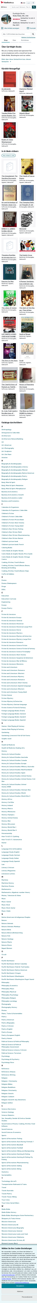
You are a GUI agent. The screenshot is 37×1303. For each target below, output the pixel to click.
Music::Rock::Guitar (8, 908)
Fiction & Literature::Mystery (12, 633)
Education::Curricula (9, 599)
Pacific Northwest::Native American (14, 970)
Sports (4, 1135)
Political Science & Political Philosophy (15, 1041)
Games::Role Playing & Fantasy (13, 729)
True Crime (6, 1200)
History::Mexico (7, 808)
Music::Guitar (6, 902)
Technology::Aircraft (9, 1181)
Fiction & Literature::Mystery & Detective (16, 636)
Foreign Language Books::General (14, 714)
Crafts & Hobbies (8, 574)
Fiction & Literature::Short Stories (14, 655)
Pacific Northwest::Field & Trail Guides (15, 967)
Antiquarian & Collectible (11, 433)
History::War (6, 821)
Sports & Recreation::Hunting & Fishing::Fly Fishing (17, 1158)
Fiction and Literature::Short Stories (15, 683)
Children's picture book (10, 541)
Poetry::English (7, 1029)
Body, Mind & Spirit (8, 482)
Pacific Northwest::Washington (13, 976)
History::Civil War (8, 802)
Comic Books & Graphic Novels (12, 551)
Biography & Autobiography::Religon (15, 479)
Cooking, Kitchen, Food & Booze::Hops (15, 571)
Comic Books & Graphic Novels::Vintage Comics (16, 558)
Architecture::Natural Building (12, 439)
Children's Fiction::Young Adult (13, 526)
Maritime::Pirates (8, 886)
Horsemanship (7, 833)
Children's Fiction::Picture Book (13, 520)
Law (3, 864)
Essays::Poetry (7, 608)
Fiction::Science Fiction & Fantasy (14, 707)
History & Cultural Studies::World (14, 793)
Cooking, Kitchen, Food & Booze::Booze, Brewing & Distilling (16, 566)
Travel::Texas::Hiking (9, 1197)
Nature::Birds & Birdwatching (12, 933)
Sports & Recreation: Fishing (12, 1138)
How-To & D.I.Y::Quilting (10, 836)
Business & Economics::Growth (13, 495)
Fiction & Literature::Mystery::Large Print (16, 639)
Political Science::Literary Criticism (14, 1050)
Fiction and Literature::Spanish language (16, 686)
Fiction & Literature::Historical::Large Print (17, 627)
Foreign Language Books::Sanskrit (14, 717)
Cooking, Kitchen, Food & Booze (13, 562)
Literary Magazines (8, 871)
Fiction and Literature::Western (13, 689)
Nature (4, 920)
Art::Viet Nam (6, 454)
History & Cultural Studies (11, 754)
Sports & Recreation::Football (12, 1148)
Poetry (4, 1017)
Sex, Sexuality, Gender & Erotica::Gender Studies (16, 1119)
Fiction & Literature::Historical (12, 624)
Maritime (5, 880)
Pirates (4, 1010)
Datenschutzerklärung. (22, 1282)
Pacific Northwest (8, 961)
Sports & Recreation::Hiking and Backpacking (18, 1151)
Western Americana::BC (10, 1225)
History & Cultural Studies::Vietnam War (16, 790)
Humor (4, 843)
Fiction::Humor (7, 695)
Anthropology (6, 429)
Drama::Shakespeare (9, 583)
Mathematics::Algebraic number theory (16, 892)
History (4, 751)
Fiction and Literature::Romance (13, 680)
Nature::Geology (7, 939)
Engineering (6, 602)
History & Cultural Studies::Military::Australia (18, 766)
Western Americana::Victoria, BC (13, 1240)
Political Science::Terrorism (11, 1053)
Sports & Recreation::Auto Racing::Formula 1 (18, 1142)
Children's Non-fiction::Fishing (12, 529)
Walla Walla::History (9, 1212)
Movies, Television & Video (11, 895)
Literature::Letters (8, 874)
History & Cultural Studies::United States (16, 776)
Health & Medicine (8, 745)
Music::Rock (6, 905)
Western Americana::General (12, 1231)
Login (28, 3)
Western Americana (9, 1222)
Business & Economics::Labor (12, 498)
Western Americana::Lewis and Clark (15, 1234)
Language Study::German (11, 855)
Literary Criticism (8, 867)
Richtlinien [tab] (25, 40)
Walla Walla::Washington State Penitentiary (17, 1215)
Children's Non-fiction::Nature (12, 538)
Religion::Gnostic (8, 1093)
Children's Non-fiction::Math (12, 532)
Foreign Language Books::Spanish (14, 720)
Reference (5, 1069)
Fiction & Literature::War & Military (14, 661)
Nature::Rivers (7, 945)
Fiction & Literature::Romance (12, 642)
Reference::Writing (8, 1075)
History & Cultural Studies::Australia (15, 757)
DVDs (3, 589)
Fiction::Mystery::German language (14, 704)
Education (5, 596)
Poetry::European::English (11, 1035)
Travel (4, 1187)
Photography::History (9, 1007)
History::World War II (9, 830)
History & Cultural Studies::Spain (13, 773)
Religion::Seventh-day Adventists (14, 1100)
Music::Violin (6, 911)
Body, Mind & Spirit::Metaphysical (14, 488)
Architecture (6, 436)
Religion (4, 1078)
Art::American (6, 445)
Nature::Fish (6, 936)
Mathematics (6, 889)
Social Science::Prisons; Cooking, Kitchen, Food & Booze (18, 1125)
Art (3, 442)
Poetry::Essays (7, 1032)
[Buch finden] (34, 7)
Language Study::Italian (10, 858)
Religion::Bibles (7, 1084)
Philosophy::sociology (9, 1001)
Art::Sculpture (7, 451)
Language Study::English (10, 852)
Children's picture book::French (13, 544)
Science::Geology (8, 1112)
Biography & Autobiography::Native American (18, 473)
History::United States (10, 818)
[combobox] (21, 7)
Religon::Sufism (7, 1103)
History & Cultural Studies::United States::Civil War (18, 780)
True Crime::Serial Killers (10, 1203)
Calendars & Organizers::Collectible (14, 510)
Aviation (4, 457)
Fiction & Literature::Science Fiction (14, 645)
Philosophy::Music (8, 989)
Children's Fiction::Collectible (12, 516)
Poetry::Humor (7, 1038)
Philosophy (5, 982)
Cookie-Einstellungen (8, 1275)
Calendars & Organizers (10, 507)
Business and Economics (10, 501)
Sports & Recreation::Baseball (12, 1145)
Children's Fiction (8, 513)
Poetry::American (8, 1020)
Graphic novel (6, 739)
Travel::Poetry (7, 1194)
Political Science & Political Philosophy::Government (11, 1046)
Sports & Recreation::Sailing (12, 1166)
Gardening (5, 732)
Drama (4, 580)
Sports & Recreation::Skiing (11, 1169)
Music (4, 899)
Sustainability (6, 1175)
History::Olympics (8, 815)
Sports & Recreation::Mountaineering (15, 1163)
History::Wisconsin (8, 824)
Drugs (4, 586)
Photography (6, 1004)
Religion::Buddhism (8, 1087)
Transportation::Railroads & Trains (14, 1184)
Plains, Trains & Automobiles (12, 1013)
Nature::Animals (7, 923)
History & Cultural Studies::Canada (14, 760)
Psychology (6, 1056)
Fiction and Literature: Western (13, 673)
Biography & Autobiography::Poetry (14, 476)
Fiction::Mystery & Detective (12, 701)
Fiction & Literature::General (12, 621)
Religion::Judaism (8, 1097)
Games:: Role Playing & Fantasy (13, 726)
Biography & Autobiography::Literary (15, 467)
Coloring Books (7, 548)
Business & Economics (10, 492)
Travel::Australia (7, 1190)
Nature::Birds (6, 930)
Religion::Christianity (9, 1090)
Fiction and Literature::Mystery (13, 676)
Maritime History (8, 883)
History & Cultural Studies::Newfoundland (17, 770)
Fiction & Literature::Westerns (12, 664)
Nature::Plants (7, 942)
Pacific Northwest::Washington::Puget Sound (18, 979)
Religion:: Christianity (9, 1081)
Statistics (5, 1172)
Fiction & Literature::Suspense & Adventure (17, 658)
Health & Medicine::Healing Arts (13, 748)
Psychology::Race (8, 1062)
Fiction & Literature (9, 614)
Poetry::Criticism (8, 1026)
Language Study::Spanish (11, 861)
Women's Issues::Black (10, 1243)
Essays (4, 605)
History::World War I (9, 827)
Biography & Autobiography (11, 464)
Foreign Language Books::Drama (13, 711)
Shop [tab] (5, 40)
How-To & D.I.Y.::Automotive (12, 839)
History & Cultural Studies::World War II (16, 796)
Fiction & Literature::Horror (11, 630)
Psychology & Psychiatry (10, 1059)
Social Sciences (7, 1129)
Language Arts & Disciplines (12, 849)
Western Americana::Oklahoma (13, 1237)
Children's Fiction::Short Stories (13, 523)
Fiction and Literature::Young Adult (14, 692)
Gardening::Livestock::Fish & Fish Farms (16, 735)
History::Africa (7, 799)
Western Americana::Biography (13, 1228)
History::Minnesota (8, 812)
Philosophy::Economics (10, 985)
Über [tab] (14, 40)
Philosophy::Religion (9, 998)
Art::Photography (8, 448)
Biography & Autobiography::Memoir (15, 470)
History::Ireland (7, 805)
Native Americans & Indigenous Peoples (16, 917)
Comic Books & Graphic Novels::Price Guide (17, 554)
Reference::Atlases (8, 1072)
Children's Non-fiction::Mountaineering (16, 535)
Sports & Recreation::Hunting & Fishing (16, 1154)
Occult (4, 954)
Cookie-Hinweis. (6, 1279)
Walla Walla (6, 1209)
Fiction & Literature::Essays (11, 617)
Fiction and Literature (9, 667)
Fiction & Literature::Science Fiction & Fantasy (18, 648)
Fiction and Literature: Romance (13, 670)
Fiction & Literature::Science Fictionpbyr (16, 652)
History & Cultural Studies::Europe (14, 763)
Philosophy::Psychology (10, 995)
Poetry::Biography (8, 1023)
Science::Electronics (9, 1109)
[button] (33, 34)
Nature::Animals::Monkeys (11, 926)
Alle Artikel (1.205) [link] (8, 155)
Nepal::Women (7, 948)
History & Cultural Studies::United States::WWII (14, 785)
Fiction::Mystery (7, 698)
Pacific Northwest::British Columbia (14, 964)
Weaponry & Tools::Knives (11, 1218)
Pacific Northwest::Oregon (11, 973)
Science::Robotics (8, 1115)
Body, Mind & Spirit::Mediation (12, 485)
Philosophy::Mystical (9, 992)
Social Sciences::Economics (11, 1132)
